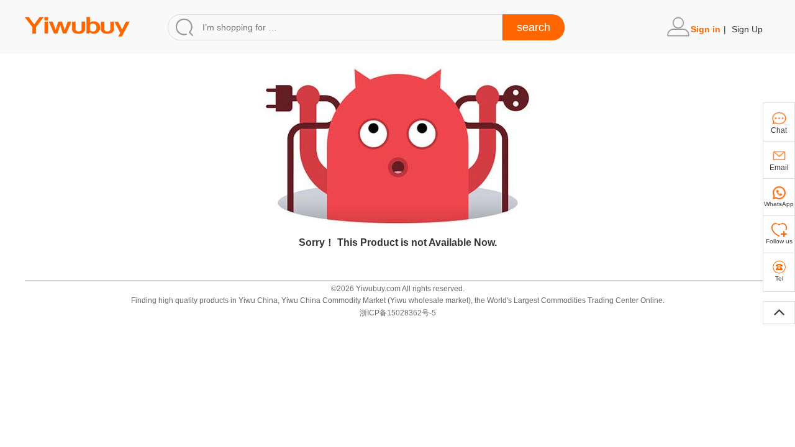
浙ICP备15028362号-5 (398, 313)
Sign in (705, 29)
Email (779, 167)
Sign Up (747, 29)
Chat (779, 130)
